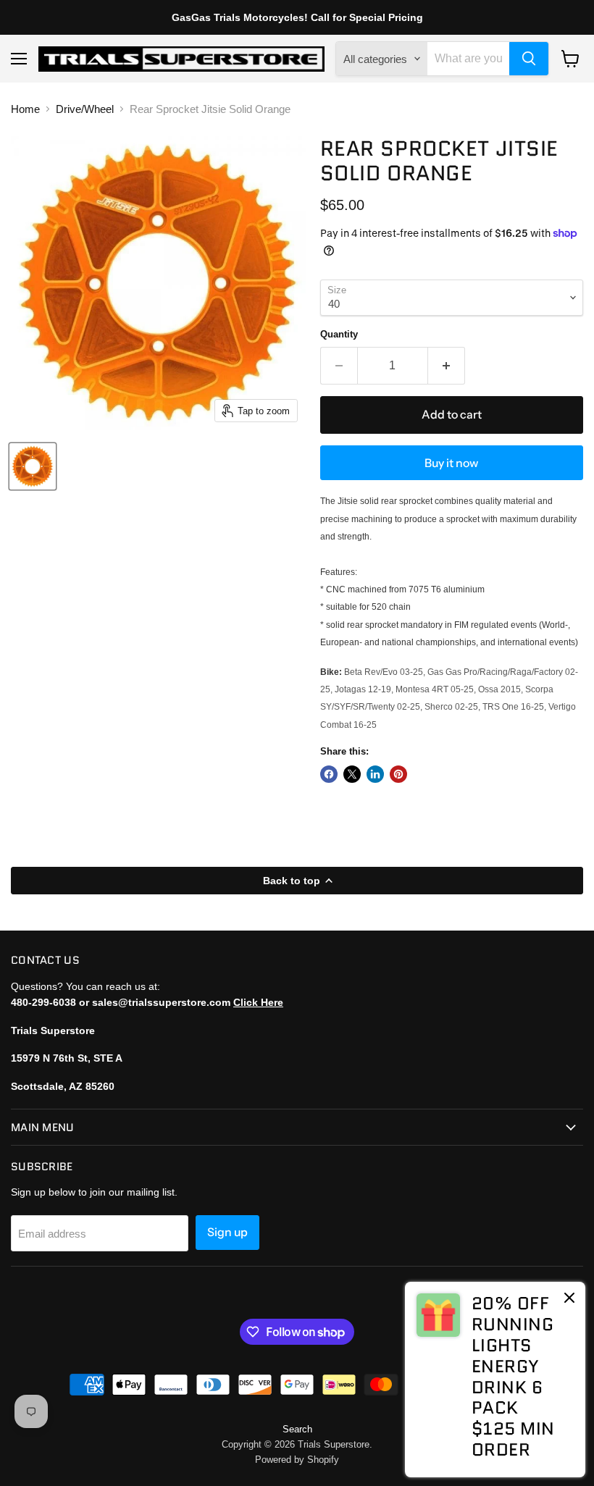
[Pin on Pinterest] (398, 774)
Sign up (227, 1232)
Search (297, 1429)
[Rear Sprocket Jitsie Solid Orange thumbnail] (32, 466)
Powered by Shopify (297, 1459)
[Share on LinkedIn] (375, 774)
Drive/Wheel (85, 109)
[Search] (528, 58)
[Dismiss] (569, 1299)
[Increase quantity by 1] (446, 366)
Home (25, 109)
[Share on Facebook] (329, 774)
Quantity (339, 334)
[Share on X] (352, 774)
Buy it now (451, 463)
